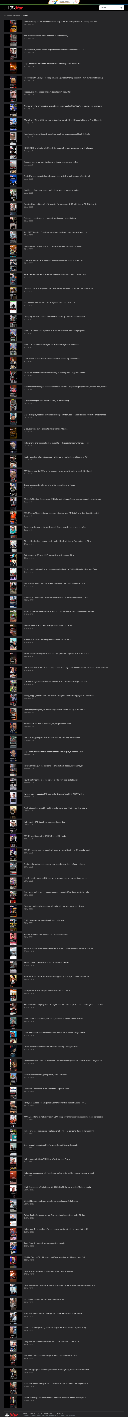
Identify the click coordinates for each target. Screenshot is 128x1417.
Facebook (59, 1413)
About (25, 1413)
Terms (39, 1413)
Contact (32, 1413)
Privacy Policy (49, 1413)
